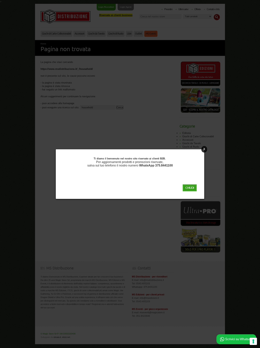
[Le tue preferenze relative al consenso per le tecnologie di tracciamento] (253, 341)
